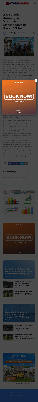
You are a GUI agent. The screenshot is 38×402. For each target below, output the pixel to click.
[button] (19, 201)
